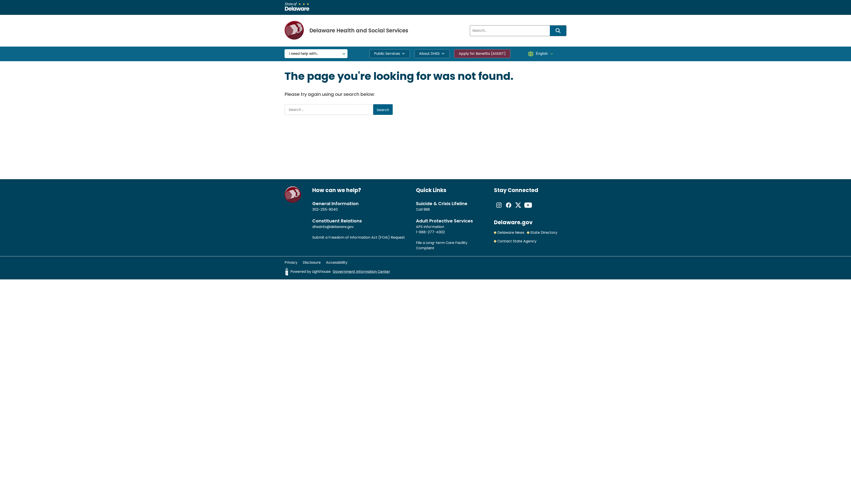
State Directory (543, 232)
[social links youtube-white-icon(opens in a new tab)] (528, 208)
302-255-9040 (325, 209)
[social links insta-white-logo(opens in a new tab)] (499, 208)
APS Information (430, 226)
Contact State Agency (517, 241)
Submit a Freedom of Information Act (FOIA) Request (358, 237)
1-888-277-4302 (430, 232)
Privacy (291, 262)
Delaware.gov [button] (513, 222)
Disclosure (312, 262)
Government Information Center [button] (361, 271)
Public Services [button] (387, 53)
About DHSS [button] (429, 53)
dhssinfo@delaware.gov (333, 226)
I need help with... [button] (303, 53)
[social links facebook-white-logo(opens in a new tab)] (508, 208)
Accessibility (336, 262)
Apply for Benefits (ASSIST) (482, 53)
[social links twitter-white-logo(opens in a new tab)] (518, 208)
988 (427, 209)
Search (559, 30)
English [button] (542, 53)
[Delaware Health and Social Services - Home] (293, 201)
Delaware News (510, 232)
